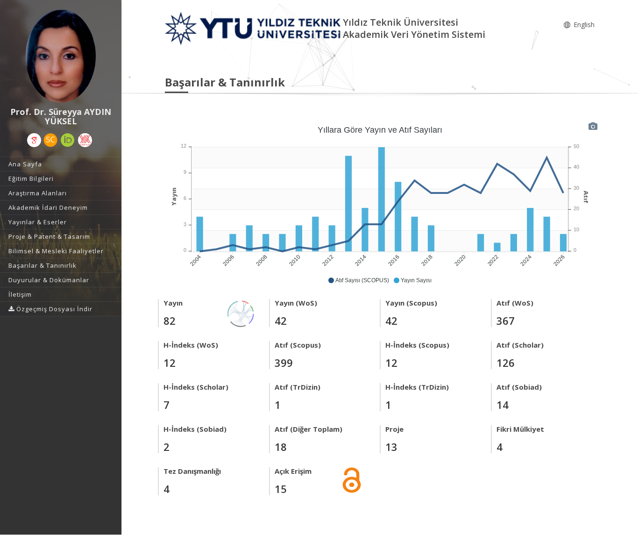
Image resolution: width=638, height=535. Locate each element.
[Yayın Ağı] (241, 312)
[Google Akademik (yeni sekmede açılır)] (34, 140)
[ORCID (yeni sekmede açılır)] (68, 140)
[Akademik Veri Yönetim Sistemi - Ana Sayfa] (254, 27)
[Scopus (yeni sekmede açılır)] (50, 140)
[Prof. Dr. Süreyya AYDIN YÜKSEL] (60, 56)
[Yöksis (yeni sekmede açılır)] (85, 140)
